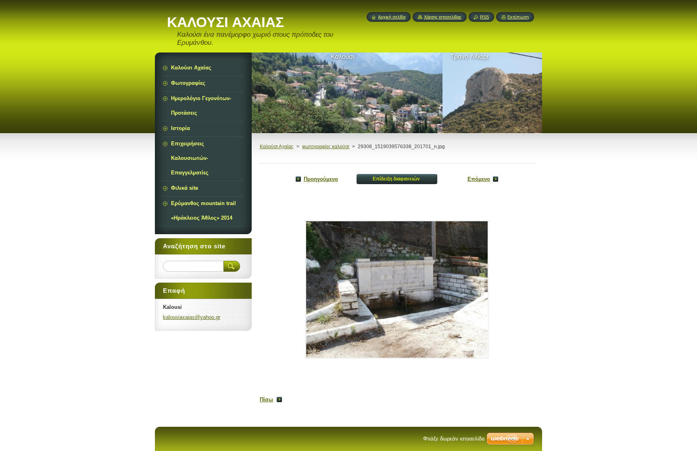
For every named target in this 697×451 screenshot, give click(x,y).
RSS (484, 17)
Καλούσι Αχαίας (277, 146)
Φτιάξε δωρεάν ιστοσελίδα (454, 439)
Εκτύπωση (518, 17)
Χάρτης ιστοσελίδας (442, 17)
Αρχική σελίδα (391, 17)
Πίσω (266, 399)
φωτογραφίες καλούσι (325, 146)
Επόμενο (478, 179)
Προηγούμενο (321, 179)
